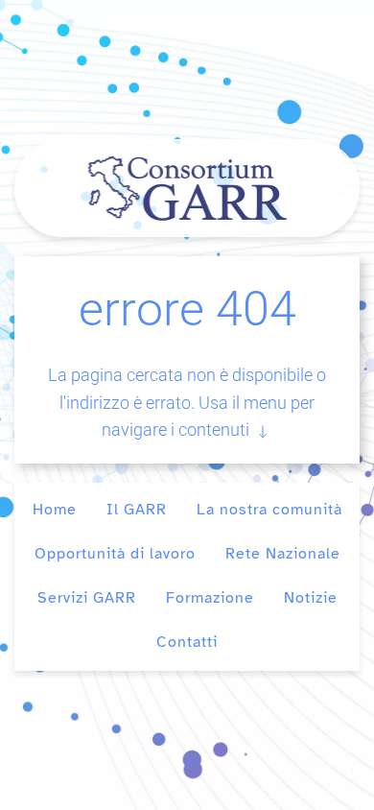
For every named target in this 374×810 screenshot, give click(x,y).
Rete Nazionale (282, 553)
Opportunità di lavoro (115, 553)
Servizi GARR (86, 598)
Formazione (210, 598)
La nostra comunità (269, 509)
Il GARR (136, 509)
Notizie (311, 598)
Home (55, 509)
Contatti (187, 642)
